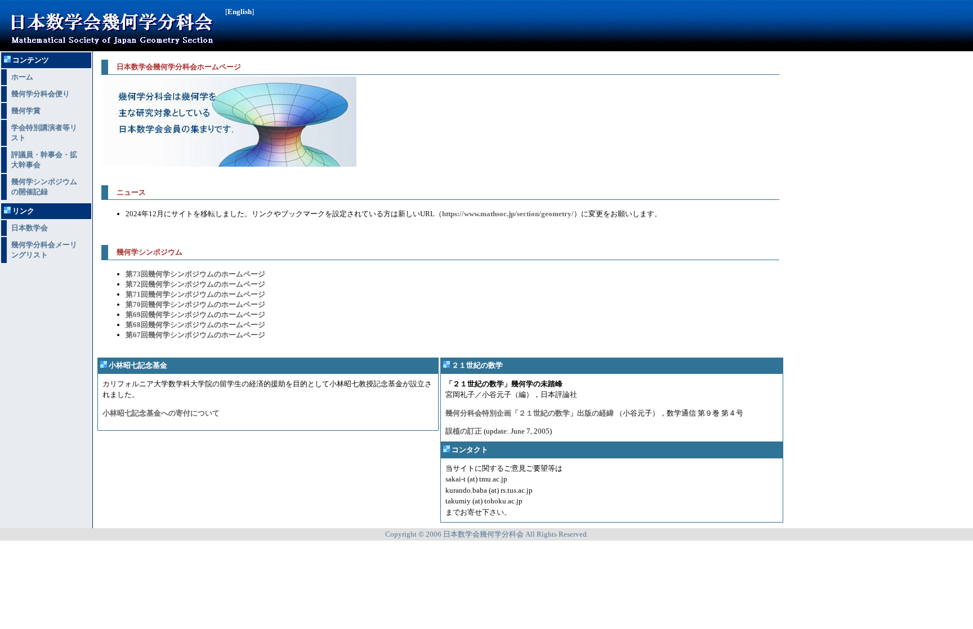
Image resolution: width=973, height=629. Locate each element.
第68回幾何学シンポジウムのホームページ (195, 324)
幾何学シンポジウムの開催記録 (44, 186)
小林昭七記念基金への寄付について (161, 413)
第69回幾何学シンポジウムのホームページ (195, 314)
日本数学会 (29, 228)
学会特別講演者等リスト (44, 132)
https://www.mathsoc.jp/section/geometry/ (508, 213)
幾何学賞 (26, 110)
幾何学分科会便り (40, 94)
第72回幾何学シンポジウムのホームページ (195, 284)
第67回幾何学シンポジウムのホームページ (195, 335)
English (239, 11)
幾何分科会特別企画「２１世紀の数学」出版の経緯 (529, 413)
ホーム (22, 77)
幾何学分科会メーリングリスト (44, 249)
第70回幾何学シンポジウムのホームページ (195, 304)
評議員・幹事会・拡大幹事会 (44, 159)
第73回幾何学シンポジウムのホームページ (195, 274)
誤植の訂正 (463, 431)
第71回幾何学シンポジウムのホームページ (195, 294)
